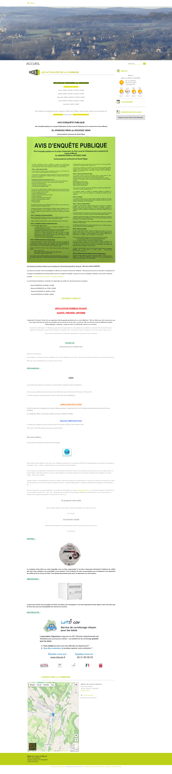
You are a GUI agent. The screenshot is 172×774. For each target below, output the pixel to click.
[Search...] (76, 735)
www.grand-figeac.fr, (83, 490)
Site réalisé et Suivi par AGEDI (57, 766)
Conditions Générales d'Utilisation (114, 766)
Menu (32, 3)
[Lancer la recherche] (144, 64)
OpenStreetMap (64, 751)
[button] (76, 684)
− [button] (76, 747)
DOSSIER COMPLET (71, 298)
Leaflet (51, 751)
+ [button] (76, 744)
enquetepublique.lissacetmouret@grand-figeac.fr (48, 276)
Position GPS (85, 690)
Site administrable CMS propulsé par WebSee (94, 766)
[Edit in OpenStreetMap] (69, 751)
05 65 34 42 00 (88, 695)
